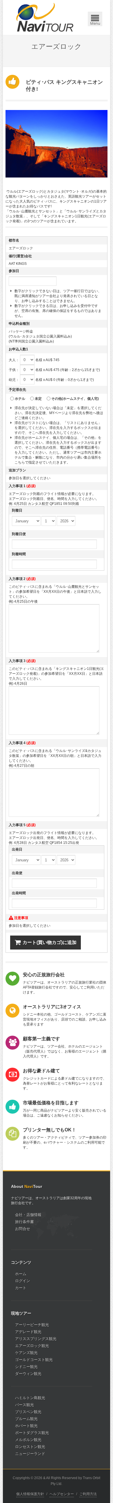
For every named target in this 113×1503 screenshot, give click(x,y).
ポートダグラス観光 (32, 1433)
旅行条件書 (24, 1222)
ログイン (22, 1281)
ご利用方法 (88, 1494)
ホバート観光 (26, 1426)
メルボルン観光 (28, 1440)
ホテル (20, 399)
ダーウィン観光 (28, 1373)
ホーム (20, 1274)
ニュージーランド (30, 1453)
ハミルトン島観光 (30, 1398)
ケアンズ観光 (26, 1353)
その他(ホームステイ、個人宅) (75, 399)
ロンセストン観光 (30, 1447)
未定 (38, 399)
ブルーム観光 (26, 1419)
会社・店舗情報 (28, 1215)
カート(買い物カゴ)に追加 (49, 942)
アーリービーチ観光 (32, 1325)
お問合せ (22, 1229)
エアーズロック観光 (32, 1346)
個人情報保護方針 (30, 1494)
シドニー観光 (26, 1366)
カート (20, 1288)
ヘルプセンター (62, 1494)
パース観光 (24, 1405)
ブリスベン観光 (28, 1412)
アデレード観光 (28, 1332)
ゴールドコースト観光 (34, 1360)
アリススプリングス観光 (36, 1339)
